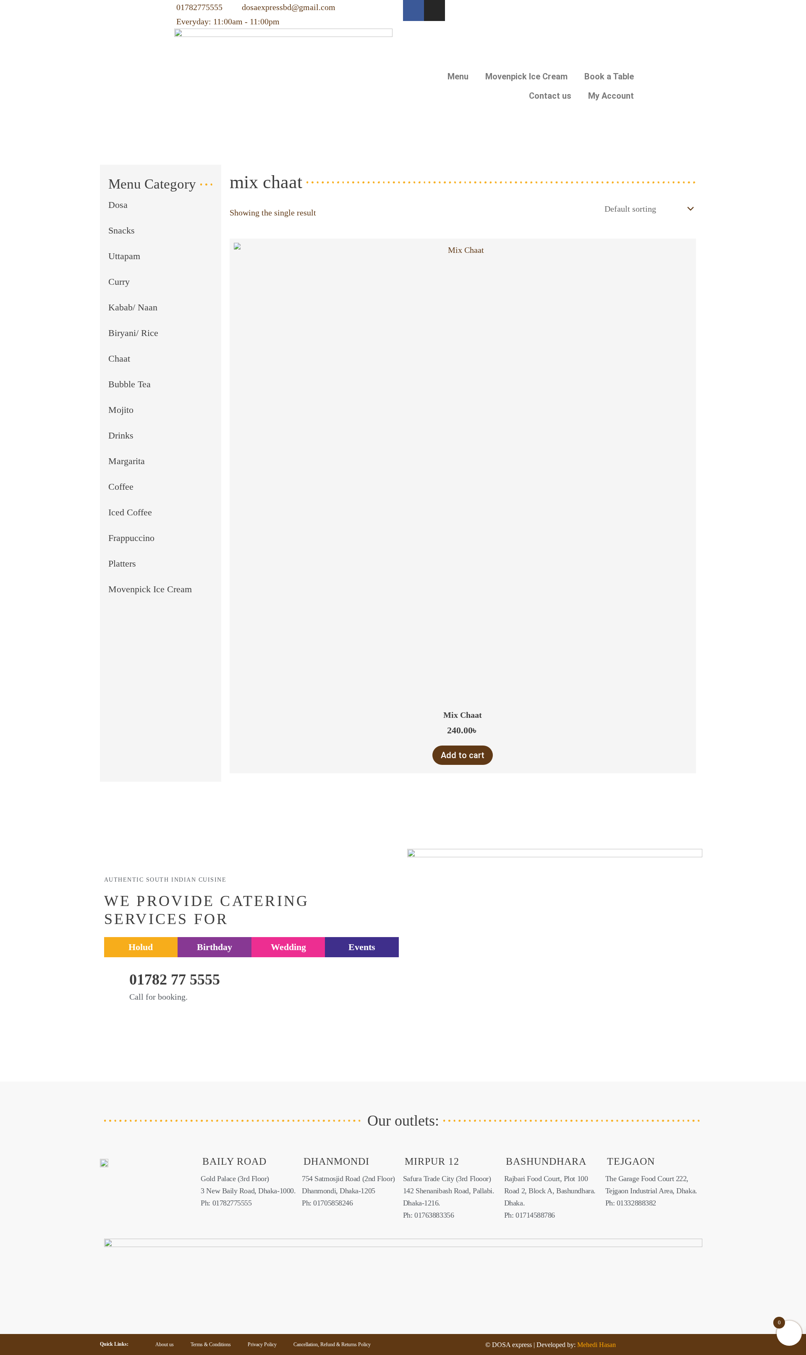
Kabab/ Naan (132, 307)
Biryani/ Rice (133, 333)
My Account (611, 96)
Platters (122, 563)
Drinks (120, 435)
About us (164, 1344)
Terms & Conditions (211, 1344)
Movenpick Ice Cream (526, 76)
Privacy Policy (262, 1344)
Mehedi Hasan (596, 1344)
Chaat (119, 358)
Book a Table (609, 76)
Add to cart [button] (462, 755)
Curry (119, 281)
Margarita (126, 461)
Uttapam (124, 256)
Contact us (550, 96)
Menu (457, 76)
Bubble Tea (129, 384)
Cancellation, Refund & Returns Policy (332, 1344)
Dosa (118, 205)
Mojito (120, 409)
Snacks (121, 230)
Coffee (120, 486)
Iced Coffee (130, 512)
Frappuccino (131, 538)
